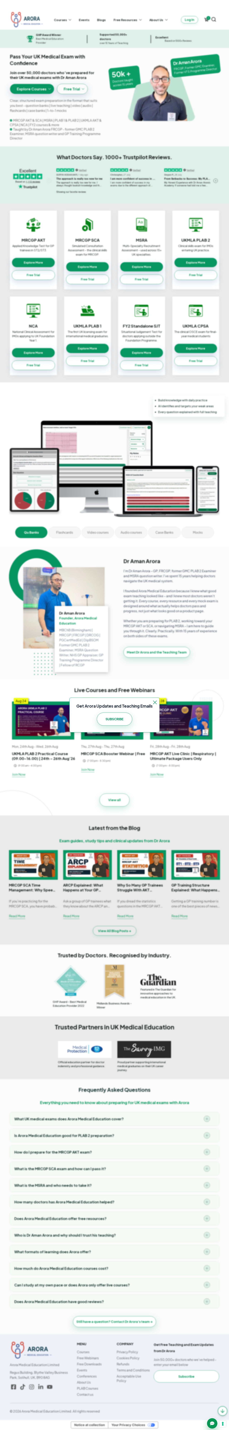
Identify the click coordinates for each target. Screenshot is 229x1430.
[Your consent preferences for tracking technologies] (222, 1423)
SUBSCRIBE (114, 719)
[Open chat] (212, 1423)
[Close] (155, 702)
